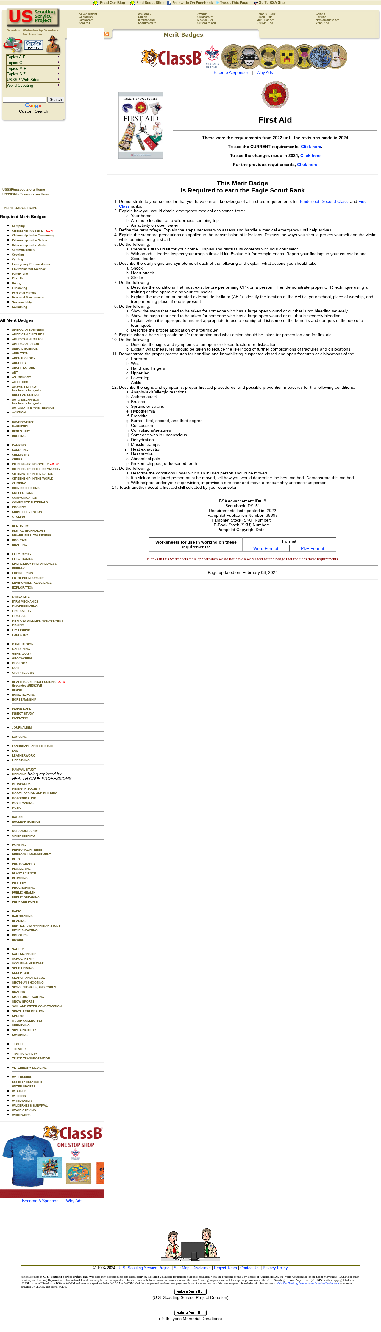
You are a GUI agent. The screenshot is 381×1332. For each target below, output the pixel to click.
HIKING (17, 690)
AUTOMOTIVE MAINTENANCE (33, 407)
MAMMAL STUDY (24, 769)
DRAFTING (19, 545)
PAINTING (19, 844)
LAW (15, 750)
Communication (23, 249)
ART (15, 372)
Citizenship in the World (29, 245)
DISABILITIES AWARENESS (31, 535)
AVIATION (19, 412)
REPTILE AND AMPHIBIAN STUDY (36, 925)
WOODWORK (21, 1115)
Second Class (335, 201)
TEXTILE (18, 1044)
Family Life (20, 273)
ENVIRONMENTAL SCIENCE (32, 582)
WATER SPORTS (23, 1086)
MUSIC (16, 807)
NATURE (18, 817)
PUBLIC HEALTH (23, 892)
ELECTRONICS (22, 559)
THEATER (19, 1049)
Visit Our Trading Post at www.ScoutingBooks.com (308, 1283)
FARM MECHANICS (25, 601)
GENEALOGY (21, 653)
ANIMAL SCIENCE (25, 348)
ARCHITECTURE (23, 367)
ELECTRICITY (22, 554)
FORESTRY (20, 635)
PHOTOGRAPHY (23, 864)
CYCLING (18, 516)
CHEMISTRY (20, 454)
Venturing (322, 22)
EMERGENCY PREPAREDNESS (34, 563)
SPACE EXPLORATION (28, 1011)
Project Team (225, 1268)
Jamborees (86, 19)
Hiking (16, 283)
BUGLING (19, 436)
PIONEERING (21, 868)
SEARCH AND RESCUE (28, 977)
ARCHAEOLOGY (23, 358)
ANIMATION (20, 353)
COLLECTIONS (22, 492)
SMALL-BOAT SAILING (28, 996)
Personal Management (28, 297)
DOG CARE (20, 540)
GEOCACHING (22, 658)
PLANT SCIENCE (24, 873)
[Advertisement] (52, 152)
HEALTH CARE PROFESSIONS (38, 683)
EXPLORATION (22, 587)
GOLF (16, 668)
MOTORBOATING (24, 798)
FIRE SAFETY (22, 611)
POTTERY (19, 883)
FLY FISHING (21, 630)
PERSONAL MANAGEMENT (31, 854)
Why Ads (74, 1200)
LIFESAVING (21, 760)
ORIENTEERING (23, 835)
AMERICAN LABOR (25, 344)
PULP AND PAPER (25, 902)
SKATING (18, 992)
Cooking (18, 254)
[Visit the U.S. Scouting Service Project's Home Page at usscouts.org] (33, 26)
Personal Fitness (24, 292)
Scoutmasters (147, 22)
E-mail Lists (264, 16)
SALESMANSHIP (24, 954)
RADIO (16, 911)
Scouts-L (85, 22)
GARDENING (21, 649)
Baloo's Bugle (266, 14)
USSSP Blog (265, 22)
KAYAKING (19, 736)
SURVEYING (21, 1025)
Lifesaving (19, 288)
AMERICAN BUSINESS (28, 329)
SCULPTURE (21, 973)
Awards (202, 14)
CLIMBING (19, 483)
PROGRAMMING (23, 887)
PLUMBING (20, 878)
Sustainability (22, 302)
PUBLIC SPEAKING (26, 897)
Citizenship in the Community (33, 235)
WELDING (19, 1096)
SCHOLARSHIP (23, 958)
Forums (321, 16)
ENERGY (18, 568)
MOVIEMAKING (23, 803)
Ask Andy (144, 14)
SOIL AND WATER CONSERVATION (37, 1006)
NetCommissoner (327, 19)
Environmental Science (29, 268)
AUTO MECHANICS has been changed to (27, 401)
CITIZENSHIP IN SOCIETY (35, 464)
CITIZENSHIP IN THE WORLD (32, 478)
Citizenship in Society (32, 230)
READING (19, 920)
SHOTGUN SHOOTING (28, 982)
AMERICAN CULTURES (28, 334)
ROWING (18, 940)
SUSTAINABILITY (24, 1030)
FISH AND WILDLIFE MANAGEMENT (37, 620)
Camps (320, 14)
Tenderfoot (309, 201)
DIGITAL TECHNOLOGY (29, 530)
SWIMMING (20, 1035)
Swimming (19, 307)
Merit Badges (265, 19)
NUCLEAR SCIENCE (26, 394)
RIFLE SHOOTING (25, 930)
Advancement (88, 14)
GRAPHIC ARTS (23, 672)
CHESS (17, 459)
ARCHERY (19, 363)
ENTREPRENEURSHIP (28, 578)
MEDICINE (19, 774)
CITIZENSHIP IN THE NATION (32, 473)
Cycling (17, 259)
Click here (311, 146)
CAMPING (19, 445)
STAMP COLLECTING (27, 1020)
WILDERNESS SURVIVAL (30, 1105)
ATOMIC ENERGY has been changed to (27, 388)
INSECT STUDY (23, 713)
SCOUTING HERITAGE (28, 963)
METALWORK (21, 783)
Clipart (142, 16)
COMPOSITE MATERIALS (30, 502)
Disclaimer (202, 1268)
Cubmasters (205, 16)
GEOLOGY (19, 663)
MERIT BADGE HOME (20, 208)
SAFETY (18, 949)
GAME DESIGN (22, 644)
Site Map (181, 1268)
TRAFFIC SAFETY (24, 1053)
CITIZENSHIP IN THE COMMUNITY (36, 469)
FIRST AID (19, 615)
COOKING (19, 507)
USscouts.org (206, 22)
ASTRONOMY (21, 377)
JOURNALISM (22, 727)
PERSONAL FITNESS (27, 849)
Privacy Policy (275, 1268)
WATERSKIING (22, 1077)
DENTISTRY (20, 525)
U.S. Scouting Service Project (145, 1268)
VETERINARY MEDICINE (29, 1067)
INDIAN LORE (21, 708)
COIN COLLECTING (26, 488)
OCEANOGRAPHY (25, 830)
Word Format (265, 548)
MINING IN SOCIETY (26, 788)
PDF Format (312, 548)
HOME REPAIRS (23, 694)
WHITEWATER (22, 1100)
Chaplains (86, 16)
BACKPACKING (23, 421)
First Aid (18, 278)
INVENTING (20, 718)
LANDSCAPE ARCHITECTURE (33, 746)
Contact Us (250, 1268)
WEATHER (19, 1091)
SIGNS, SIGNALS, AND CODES (34, 987)
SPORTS (18, 1015)
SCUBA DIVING (23, 968)
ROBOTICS (20, 935)
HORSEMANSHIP (24, 699)
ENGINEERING (22, 573)
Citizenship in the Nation (29, 240)
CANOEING (20, 450)
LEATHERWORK (23, 755)
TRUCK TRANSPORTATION (31, 1058)
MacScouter (205, 19)
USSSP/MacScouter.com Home (26, 194)
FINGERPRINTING (25, 606)
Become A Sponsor (40, 1200)
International (146, 19)
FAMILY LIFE (21, 596)
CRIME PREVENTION (27, 511)
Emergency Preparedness (31, 264)
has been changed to (27, 1081)
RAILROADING (22, 916)
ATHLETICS (20, 382)
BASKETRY (20, 426)
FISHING (18, 625)
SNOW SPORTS (23, 1001)
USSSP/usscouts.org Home (23, 189)
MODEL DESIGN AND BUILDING (34, 793)
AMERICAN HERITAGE (28, 339)
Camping (18, 226)
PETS (16, 859)
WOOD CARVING (24, 1110)
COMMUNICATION (24, 497)
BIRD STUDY (21, 431)
